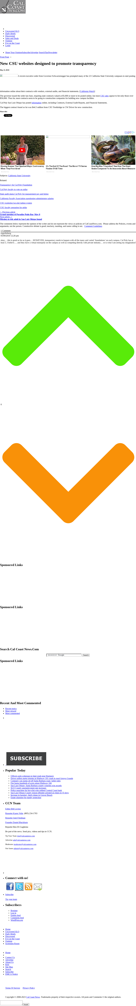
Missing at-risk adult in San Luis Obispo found (21, 219)
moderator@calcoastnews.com (25, 844)
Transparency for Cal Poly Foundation (16, 185)
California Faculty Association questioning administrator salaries (27, 198)
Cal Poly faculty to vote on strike (13, 189)
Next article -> (6, 217)
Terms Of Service (12, 988)
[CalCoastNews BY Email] (38, 890)
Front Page (4, 57)
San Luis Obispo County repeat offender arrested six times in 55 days (40, 793)
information (36, 103)
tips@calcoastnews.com (26, 836)
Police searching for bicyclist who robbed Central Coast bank (36, 790)
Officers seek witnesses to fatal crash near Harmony (32, 776)
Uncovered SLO (12, 31)
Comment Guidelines (93, 226)
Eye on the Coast (12, 43)
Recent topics (11, 708)
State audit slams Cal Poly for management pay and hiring (24, 194)
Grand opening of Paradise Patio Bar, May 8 (20, 214)
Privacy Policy (29, 988)
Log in (13, 913)
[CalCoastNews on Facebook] (10, 890)
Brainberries (5, 172)
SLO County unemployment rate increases (28, 788)
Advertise (34, 52)
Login (7, 45)
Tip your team (11, 899)
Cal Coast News (33, 997)
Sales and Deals (12, 38)
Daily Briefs (10, 33)
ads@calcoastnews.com (21, 840)
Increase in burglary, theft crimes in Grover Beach (31, 795)
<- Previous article (7, 212)
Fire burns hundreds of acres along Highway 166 (31, 783)
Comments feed (17, 918)
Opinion (8, 41)
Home (7, 29)
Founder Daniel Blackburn (16, 822)
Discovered (10, 36)
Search (42, 52)
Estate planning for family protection (26, 797)
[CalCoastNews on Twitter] (19, 890)
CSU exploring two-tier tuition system (16, 203)
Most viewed (10, 711)
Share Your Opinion (13, 52)
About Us (9, 962)
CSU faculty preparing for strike (13, 207)
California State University (19, 175)
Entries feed (16, 915)
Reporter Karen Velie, (14, 813)
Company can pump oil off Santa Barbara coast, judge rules (36, 781)
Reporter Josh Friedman (15, 818)
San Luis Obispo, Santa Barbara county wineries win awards (36, 785)
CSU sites (104, 96)
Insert (26, 1005)
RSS (7, 964)
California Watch (87, 91)
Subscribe (26, 52)
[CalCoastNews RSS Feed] (28, 890)
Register (14, 910)
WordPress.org (17, 920)
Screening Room (12, 943)
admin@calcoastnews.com (23, 848)
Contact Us (10, 957)
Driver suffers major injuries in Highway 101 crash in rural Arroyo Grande (42, 778)
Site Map (9, 967)
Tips (46, 52)
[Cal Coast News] (13, 13)
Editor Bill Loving (13, 809)
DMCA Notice (11, 974)
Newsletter (52, 52)
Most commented (12, 713)
